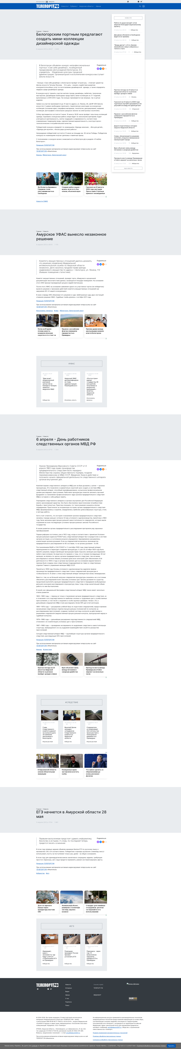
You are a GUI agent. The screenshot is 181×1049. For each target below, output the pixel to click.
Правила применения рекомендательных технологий (110, 1033)
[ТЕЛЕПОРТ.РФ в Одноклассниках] (136, 1)
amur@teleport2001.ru (73, 1033)
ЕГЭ (48, 873)
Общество (41, 873)
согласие (34, 1045)
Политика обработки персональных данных (107, 1036)
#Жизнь (134, 97)
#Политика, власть (70, 400)
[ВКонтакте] (100, 69)
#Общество (46, 400)
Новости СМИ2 (42, 201)
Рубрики (73, 6)
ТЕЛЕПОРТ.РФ (41, 151)
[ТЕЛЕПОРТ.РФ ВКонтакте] (133, 1)
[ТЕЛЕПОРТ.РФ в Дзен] (138, 1)
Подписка (68, 1002)
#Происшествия (48, 741)
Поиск (67, 1005)
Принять (171, 1046)
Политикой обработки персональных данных (151, 1045)
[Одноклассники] (103, 69)
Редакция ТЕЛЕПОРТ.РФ (45, 145)
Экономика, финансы (45, 311)
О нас (67, 998)
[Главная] (47, 6)
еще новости (128, 168)
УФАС (57, 311)
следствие (48, 649)
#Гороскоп (135, 109)
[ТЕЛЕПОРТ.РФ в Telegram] (130, 1)
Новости (64, 6)
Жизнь (39, 155)
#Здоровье (135, 153)
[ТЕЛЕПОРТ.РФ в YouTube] (144, 1)
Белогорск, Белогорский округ (55, 155)
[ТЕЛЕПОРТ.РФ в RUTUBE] (141, 1)
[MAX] (98, 69)
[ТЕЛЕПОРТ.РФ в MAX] (128, 1)
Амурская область (86, 6)
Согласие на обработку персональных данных (108, 1040)
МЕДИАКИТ (97, 995)
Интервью (68, 988)
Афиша (98, 6)
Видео (67, 991)
